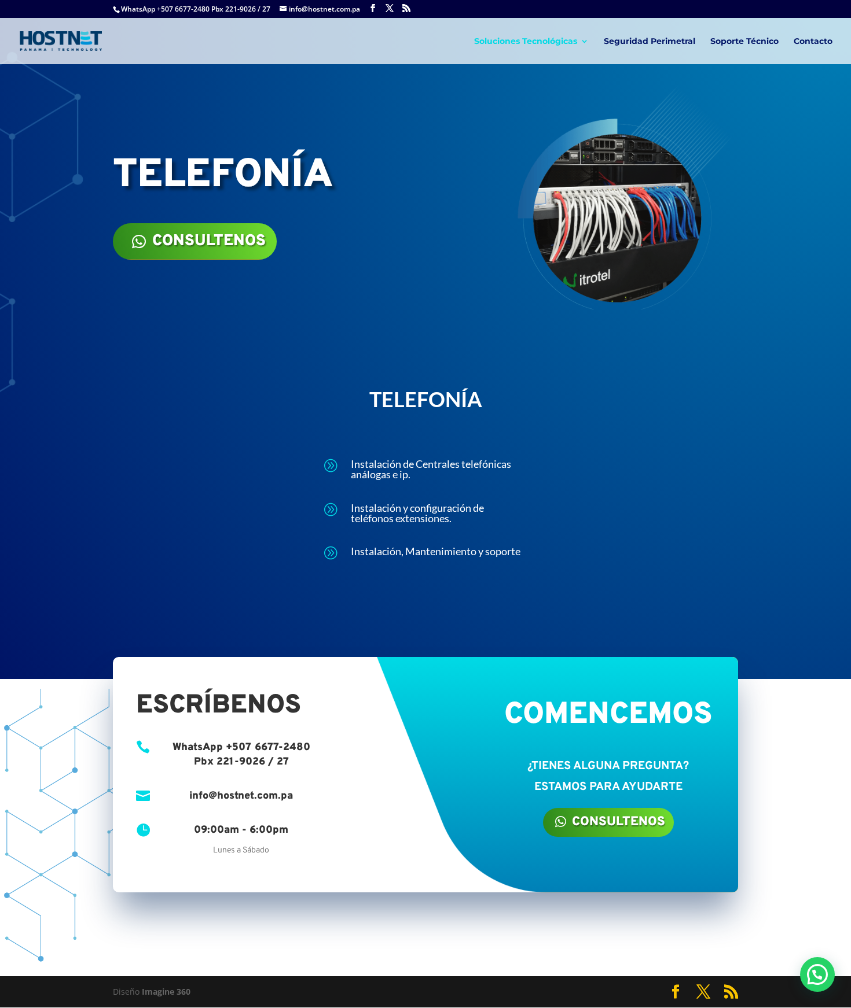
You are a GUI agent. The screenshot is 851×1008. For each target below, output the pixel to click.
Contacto (813, 41)
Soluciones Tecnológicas (525, 41)
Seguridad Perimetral (649, 41)
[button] (817, 974)
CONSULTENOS (209, 241)
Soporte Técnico (744, 41)
